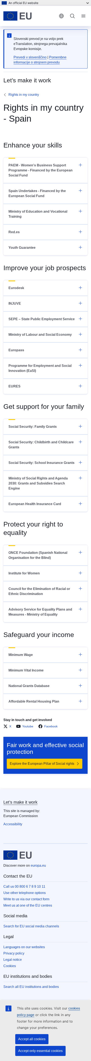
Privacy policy (13, 953)
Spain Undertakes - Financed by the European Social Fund (37, 193)
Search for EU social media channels (31, 926)
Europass (16, 350)
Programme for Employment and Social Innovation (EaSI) (40, 368)
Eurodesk (16, 288)
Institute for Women (24, 573)
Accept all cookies (32, 1039)
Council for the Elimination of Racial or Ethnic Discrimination (39, 591)
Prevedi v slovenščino (30, 57)
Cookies (9, 966)
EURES (14, 386)
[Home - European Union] (29, 16)
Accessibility (12, 824)
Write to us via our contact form (26, 899)
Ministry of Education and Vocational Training (37, 214)
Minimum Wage (20, 655)
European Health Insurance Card (34, 504)
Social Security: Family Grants (32, 426)
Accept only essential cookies (40, 1051)
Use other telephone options (24, 893)
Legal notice (12, 959)
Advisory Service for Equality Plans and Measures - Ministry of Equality (40, 612)
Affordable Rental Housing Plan (33, 701)
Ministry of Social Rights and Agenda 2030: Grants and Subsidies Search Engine (38, 483)
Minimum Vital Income (26, 670)
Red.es (14, 232)
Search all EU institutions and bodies (31, 987)
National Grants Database (29, 686)
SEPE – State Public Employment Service (41, 319)
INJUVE (14, 303)
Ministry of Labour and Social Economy (40, 334)
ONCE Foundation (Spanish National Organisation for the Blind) (37, 555)
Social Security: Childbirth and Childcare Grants (41, 444)
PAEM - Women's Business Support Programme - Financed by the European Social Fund (40, 170)
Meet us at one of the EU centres (27, 905)
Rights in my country (23, 94)
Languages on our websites (24, 947)
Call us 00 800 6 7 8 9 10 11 (24, 886)
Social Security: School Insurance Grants (41, 463)
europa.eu (38, 865)
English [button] (61, 16)
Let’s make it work (20, 802)
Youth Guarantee (22, 247)
